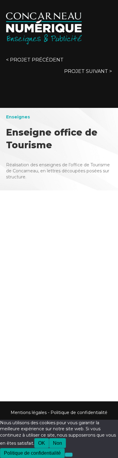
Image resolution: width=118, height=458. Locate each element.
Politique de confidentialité (79, 412)
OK (41, 443)
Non (57, 443)
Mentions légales (29, 412)
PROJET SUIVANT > (88, 71)
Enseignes (18, 117)
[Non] (69, 455)
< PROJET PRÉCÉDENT (35, 60)
